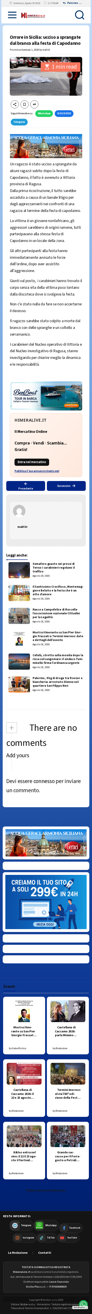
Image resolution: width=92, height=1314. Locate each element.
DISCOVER (64, 113)
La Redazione (18, 1253)
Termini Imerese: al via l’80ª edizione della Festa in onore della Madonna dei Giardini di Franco (68, 1100)
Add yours (17, 755)
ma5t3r (46, 50)
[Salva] (25, 104)
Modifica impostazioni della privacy (45, 1190)
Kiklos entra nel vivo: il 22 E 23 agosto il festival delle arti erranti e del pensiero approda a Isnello (24, 1162)
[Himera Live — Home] (33, 15)
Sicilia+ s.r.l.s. (27, 1304)
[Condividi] (15, 104)
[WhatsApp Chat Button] (83, 1304)
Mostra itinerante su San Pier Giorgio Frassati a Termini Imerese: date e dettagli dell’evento (58, 636)
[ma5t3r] (46, 511)
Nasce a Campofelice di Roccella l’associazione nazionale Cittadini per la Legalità (56, 613)
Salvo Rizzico (19, 1048)
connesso (44, 781)
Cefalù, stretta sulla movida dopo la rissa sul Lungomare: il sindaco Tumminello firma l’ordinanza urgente (58, 659)
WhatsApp (44, 113)
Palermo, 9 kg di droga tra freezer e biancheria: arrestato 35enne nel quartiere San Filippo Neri (57, 682)
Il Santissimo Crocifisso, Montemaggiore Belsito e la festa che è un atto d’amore (58, 590)
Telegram (19, 122)
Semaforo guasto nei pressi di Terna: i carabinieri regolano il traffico (54, 568)
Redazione (61, 1048)
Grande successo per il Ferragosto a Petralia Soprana (67, 1158)
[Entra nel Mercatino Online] (46, 445)
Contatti (44, 1253)
